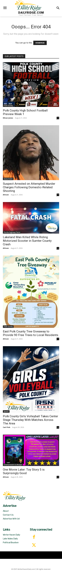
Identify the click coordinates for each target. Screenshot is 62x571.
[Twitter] (34, 545)
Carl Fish (6, 427)
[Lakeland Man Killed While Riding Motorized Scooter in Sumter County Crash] (31, 218)
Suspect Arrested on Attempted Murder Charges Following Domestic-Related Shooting (29, 187)
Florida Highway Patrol (12, 232)
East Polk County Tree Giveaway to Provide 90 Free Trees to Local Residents (30, 333)
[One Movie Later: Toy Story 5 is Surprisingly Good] (31, 450)
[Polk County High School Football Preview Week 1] (31, 84)
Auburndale (8, 179)
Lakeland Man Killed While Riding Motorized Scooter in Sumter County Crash (27, 240)
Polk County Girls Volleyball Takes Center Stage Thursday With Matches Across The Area (30, 420)
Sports (6, 411)
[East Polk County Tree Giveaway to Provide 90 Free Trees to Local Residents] (31, 291)
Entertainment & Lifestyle (13, 465)
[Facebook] (34, 537)
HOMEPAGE (40, 43)
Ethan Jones (8, 118)
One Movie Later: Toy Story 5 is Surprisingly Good (24, 471)
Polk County (8, 106)
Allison (6, 195)
